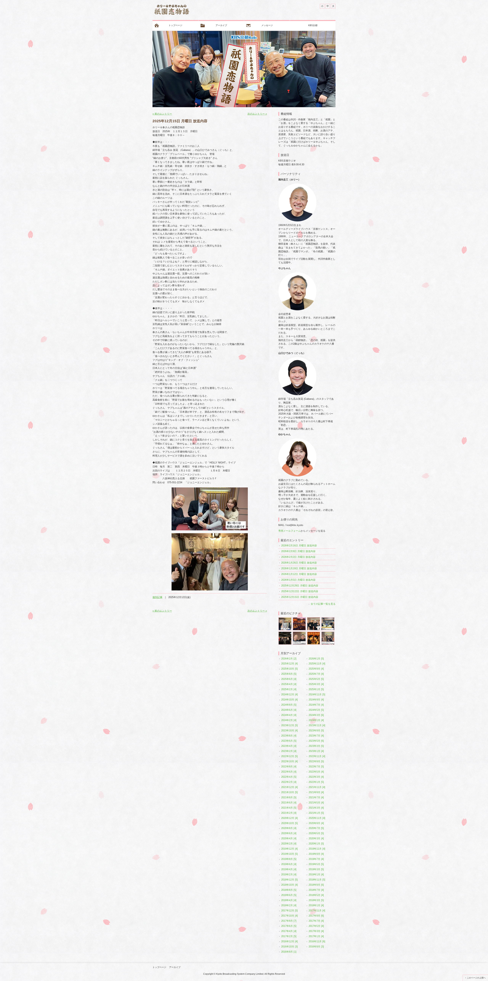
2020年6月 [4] (288, 833)
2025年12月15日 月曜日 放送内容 (299, 597)
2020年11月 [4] (317, 818)
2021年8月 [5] (288, 797)
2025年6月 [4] (288, 679)
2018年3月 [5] (316, 900)
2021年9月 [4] (316, 792)
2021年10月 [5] (289, 792)
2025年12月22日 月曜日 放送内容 (299, 591)
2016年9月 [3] (316, 946)
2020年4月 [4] (288, 838)
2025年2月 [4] (288, 689)
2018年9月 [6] (316, 884)
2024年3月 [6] (316, 715)
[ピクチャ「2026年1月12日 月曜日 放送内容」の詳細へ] (299, 632)
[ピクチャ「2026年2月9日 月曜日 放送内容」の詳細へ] (299, 618)
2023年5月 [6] (316, 740)
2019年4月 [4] (288, 869)
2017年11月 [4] (317, 910)
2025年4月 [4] (288, 684)
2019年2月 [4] (288, 874)
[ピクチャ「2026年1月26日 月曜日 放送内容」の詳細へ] (328, 618)
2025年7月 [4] (316, 673)
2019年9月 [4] (316, 853)
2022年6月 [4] (288, 771)
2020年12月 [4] (289, 818)
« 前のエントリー (162, 113)
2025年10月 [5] (289, 668)
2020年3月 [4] (316, 838)
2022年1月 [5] (316, 782)
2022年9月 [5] (316, 761)
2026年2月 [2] (288, 658)
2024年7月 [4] (316, 704)
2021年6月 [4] (288, 802)
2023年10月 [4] (289, 730)
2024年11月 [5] (317, 694)
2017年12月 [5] (289, 910)
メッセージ (267, 25)
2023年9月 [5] (316, 730)
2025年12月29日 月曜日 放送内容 (299, 585)
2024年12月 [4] (289, 694)
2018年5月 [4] (316, 895)
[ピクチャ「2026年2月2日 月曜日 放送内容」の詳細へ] (313, 618)
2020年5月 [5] (316, 833)
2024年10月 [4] (289, 699)
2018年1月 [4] (316, 905)
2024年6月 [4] (288, 709)
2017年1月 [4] (316, 936)
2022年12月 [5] (289, 756)
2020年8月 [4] (288, 828)
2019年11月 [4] (317, 848)
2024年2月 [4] (288, 720)
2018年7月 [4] (316, 890)
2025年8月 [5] (288, 673)
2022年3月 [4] (316, 776)
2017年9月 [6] (316, 915)
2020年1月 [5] (316, 843)
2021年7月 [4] (316, 797)
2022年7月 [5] (316, 766)
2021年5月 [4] (316, 802)
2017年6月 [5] (288, 926)
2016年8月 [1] (288, 951)
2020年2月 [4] (288, 843)
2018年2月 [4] (288, 905)
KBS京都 (312, 25)
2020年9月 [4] (316, 823)
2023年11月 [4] (317, 725)
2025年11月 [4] (317, 663)
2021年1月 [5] (316, 812)
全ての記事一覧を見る (323, 603)
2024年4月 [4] (288, 715)
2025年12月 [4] (289, 663)
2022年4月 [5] (288, 776)
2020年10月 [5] (289, 823)
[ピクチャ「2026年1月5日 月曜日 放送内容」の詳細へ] (313, 632)
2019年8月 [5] (288, 859)
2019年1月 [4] (316, 874)
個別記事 (157, 597)
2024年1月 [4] (316, 720)
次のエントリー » (257, 113)
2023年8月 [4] (288, 735)
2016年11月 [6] (317, 941)
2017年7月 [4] (316, 920)
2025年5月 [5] (316, 679)
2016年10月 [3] (289, 946)
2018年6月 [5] (288, 895)
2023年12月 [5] (289, 725)
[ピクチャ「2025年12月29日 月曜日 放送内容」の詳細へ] (328, 632)
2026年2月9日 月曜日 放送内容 (298, 551)
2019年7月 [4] (316, 859)
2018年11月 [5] (317, 879)
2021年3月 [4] (316, 807)
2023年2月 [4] (288, 751)
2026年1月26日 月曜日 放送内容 (299, 562)
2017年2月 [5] (288, 936)
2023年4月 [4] (288, 746)
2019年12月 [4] (289, 848)
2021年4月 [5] (288, 807)
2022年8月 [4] (288, 766)
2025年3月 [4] (316, 684)
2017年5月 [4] (316, 926)
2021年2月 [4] (288, 812)
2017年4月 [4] (288, 931)
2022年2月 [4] (288, 782)
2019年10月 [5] (289, 853)
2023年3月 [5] (316, 746)
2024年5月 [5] (316, 709)
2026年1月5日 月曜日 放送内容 (298, 579)
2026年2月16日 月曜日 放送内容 (299, 545)
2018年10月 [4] (289, 884)
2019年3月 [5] (316, 869)
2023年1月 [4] (316, 751)
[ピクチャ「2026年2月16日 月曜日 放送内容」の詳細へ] (285, 618)
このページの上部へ (476, 978)
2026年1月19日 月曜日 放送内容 (299, 568)
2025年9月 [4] (316, 668)
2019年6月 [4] (288, 864)
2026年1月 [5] (316, 658)
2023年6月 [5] (288, 740)
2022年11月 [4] (317, 756)
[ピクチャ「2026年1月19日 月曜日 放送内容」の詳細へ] (285, 632)
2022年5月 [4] (316, 771)
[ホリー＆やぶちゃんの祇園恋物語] (171, 10)
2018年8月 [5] (288, 890)
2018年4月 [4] (288, 900)
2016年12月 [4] (289, 941)
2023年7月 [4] (316, 735)
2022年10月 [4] (289, 761)
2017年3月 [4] (316, 931)
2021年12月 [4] (289, 787)
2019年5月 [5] (316, 864)
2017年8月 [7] (288, 920)
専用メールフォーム (289, 530)
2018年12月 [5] (289, 879)
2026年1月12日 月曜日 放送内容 (299, 574)
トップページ (175, 25)
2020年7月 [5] (316, 828)
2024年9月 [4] (316, 699)
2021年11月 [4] (317, 787)
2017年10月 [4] (289, 915)
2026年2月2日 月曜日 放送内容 (298, 557)
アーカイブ (221, 25)
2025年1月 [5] (316, 689)
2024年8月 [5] (288, 704)
